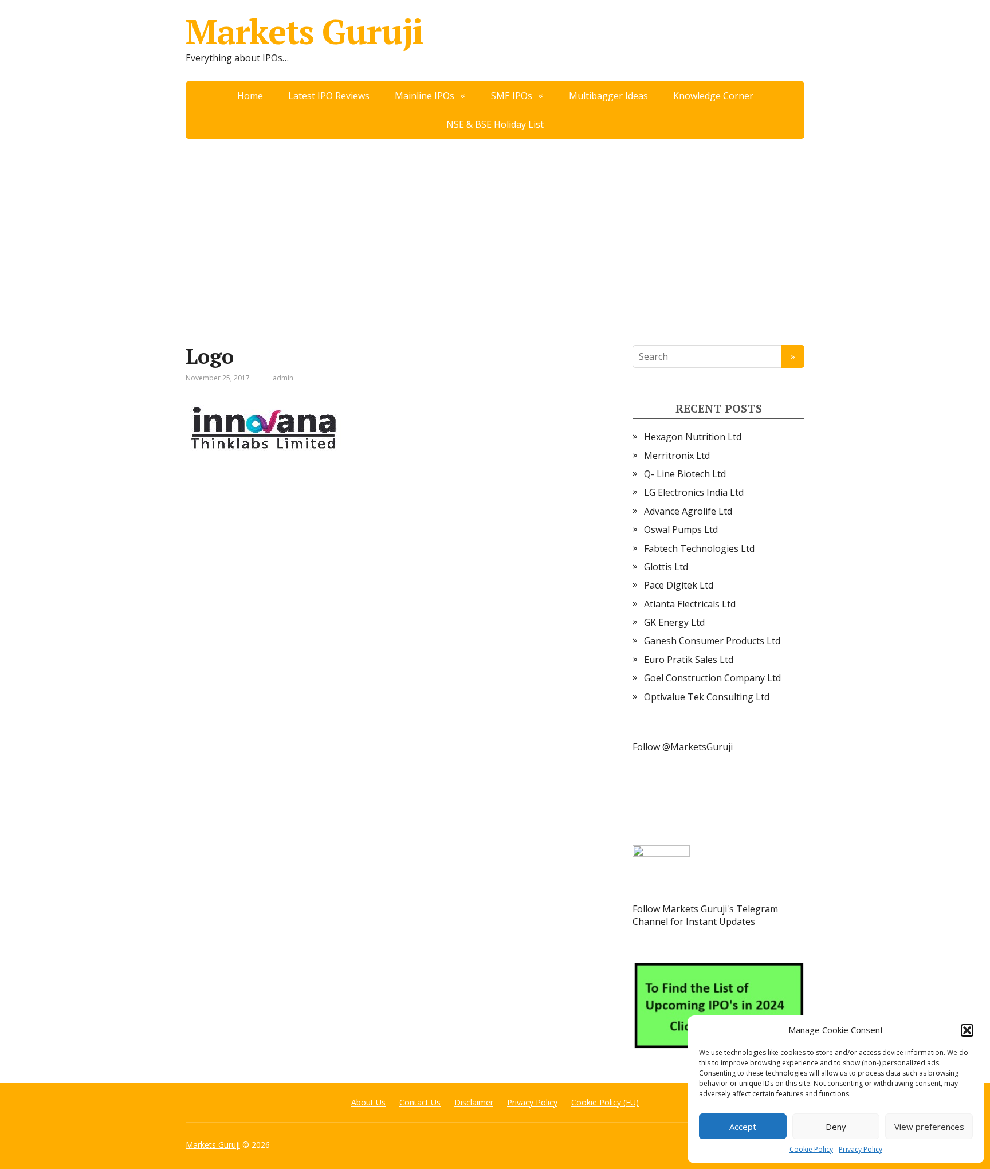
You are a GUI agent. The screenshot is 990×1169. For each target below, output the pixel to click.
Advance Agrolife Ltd (688, 511)
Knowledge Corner (713, 95)
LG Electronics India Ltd (694, 492)
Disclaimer (473, 1102)
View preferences (929, 1126)
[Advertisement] (495, 224)
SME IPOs (511, 95)
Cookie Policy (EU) (605, 1102)
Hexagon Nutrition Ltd (692, 436)
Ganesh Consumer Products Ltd (712, 640)
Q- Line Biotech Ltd (685, 474)
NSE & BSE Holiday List (495, 124)
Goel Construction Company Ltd (712, 678)
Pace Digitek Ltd (678, 585)
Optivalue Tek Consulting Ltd (706, 697)
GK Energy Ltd (674, 622)
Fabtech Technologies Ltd (699, 548)
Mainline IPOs (424, 95)
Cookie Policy (811, 1149)
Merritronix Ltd (677, 455)
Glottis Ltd (666, 566)
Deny (836, 1126)
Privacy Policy (860, 1149)
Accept (742, 1126)
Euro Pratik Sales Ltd (688, 659)
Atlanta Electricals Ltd (690, 604)
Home (250, 95)
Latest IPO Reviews (329, 95)
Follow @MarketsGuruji (682, 746)
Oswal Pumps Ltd (681, 529)
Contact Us (420, 1102)
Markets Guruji (304, 31)
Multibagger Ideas (608, 95)
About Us (368, 1102)
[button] (967, 1030)
